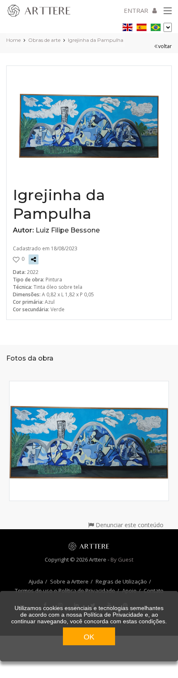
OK (89, 637)
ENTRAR (136, 10)
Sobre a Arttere (69, 581)
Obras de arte (44, 40)
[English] (127, 26)
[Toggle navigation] (168, 11)
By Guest (122, 559)
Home (13, 40)
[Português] (155, 26)
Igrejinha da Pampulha (95, 40)
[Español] (141, 26)
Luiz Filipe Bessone (68, 230)
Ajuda (36, 581)
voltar (165, 46)
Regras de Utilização (121, 581)
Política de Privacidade (113, 614)
